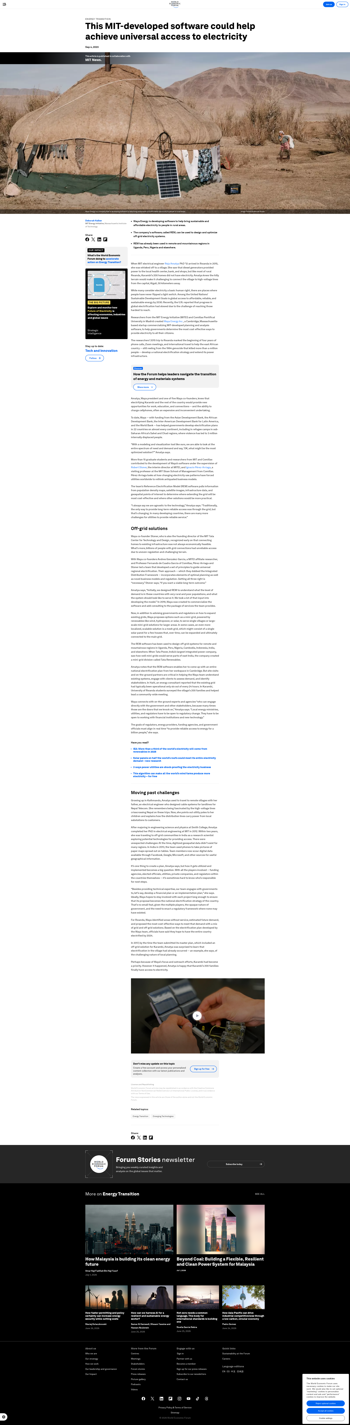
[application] (198, 1016)
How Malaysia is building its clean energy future (127, 1261)
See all (260, 1194)
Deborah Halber (93, 220)
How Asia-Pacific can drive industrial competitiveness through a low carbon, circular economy (243, 1315)
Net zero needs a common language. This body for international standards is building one (197, 1317)
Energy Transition (98, 19)
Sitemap (175, 1412)
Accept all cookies (325, 1411)
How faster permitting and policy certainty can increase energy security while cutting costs (104, 1315)
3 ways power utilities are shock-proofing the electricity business (172, 767)
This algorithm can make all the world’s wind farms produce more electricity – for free (171, 775)
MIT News (93, 60)
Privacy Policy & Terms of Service (175, 1407)
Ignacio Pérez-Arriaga (198, 467)
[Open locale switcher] (3, 1416)
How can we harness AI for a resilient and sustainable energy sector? (150, 1315)
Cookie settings (325, 1418)
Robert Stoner (139, 467)
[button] (197, 1016)
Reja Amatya (172, 263)
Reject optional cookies (326, 1403)
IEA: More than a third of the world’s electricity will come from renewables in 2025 (170, 750)
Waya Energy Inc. (173, 321)
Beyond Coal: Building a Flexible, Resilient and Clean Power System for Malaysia (220, 1261)
